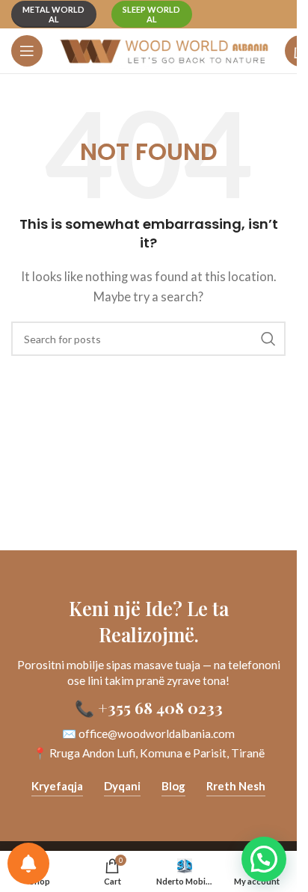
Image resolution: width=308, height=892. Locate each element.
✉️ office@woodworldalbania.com (148, 733)
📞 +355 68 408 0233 (149, 707)
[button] (263, 859)
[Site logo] (164, 49)
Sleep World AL (151, 14)
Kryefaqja (57, 786)
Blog (173, 786)
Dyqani (122, 786)
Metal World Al (53, 14)
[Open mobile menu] (27, 51)
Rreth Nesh (235, 786)
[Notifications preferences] (28, 864)
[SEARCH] (268, 339)
